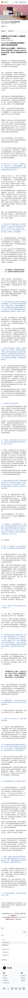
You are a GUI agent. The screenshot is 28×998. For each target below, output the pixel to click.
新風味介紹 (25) (6, 949)
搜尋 (2, 928)
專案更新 (11, 31)
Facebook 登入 (22, 2)
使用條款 (5, 978)
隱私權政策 (5, 980)
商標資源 (23, 978)
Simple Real (6, 23)
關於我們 (23, 975)
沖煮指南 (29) (5, 952)
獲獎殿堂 (23, 980)
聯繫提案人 (14, 915)
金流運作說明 (6, 982)
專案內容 (3, 31)
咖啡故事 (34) (5, 955)
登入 (16, 2)
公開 (3, 939)
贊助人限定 (5, 942)
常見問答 (5, 975)
